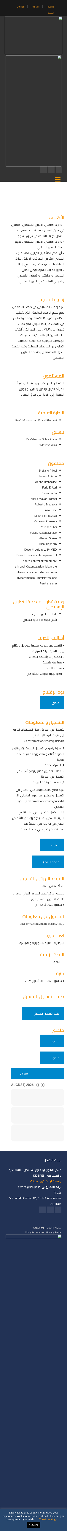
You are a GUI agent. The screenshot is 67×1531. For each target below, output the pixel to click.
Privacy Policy (53, 1232)
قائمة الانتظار (51, 862)
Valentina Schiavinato (43, 532)
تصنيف (55, 845)
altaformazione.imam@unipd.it (44, 741)
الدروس (24, 1073)
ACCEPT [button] (33, 1524)
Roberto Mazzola (46, 504)
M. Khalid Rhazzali (45, 515)
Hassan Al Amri (47, 476)
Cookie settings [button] (48, 1519)
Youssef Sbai (48, 527)
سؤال (57, 748)
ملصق (55, 703)
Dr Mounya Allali (46, 445)
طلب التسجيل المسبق (46, 1013)
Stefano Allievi (48, 470)
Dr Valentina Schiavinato (41, 439)
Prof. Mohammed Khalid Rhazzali (36, 420)
